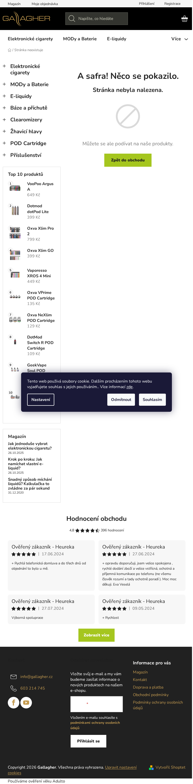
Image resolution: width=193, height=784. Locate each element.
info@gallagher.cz (36, 676)
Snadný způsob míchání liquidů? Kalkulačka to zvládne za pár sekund (30, 484)
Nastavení (40, 399)
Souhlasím (152, 399)
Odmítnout (121, 399)
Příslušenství (25, 155)
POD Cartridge (28, 143)
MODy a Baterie (29, 84)
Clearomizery (26, 119)
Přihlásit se (88, 741)
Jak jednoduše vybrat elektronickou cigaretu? (30, 446)
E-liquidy (21, 96)
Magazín (14, 4)
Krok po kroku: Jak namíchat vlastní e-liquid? (25, 464)
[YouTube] (26, 702)
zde (129, 387)
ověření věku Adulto (46, 781)
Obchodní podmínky (151, 695)
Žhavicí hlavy (26, 131)
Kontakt (140, 680)
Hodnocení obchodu (96, 518)
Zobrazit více (96, 635)
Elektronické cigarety (25, 69)
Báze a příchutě (28, 107)
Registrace (172, 3)
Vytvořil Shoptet (170, 767)
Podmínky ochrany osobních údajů (158, 705)
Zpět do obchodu (128, 160)
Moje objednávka (45, 4)
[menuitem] (30, 38)
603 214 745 (32, 688)
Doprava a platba (148, 687)
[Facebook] (13, 702)
